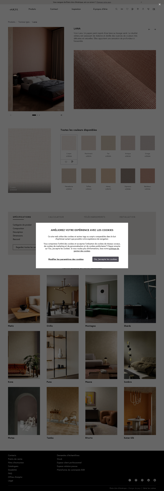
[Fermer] (159, 4)
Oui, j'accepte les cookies (105, 259)
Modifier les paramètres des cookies (66, 259)
